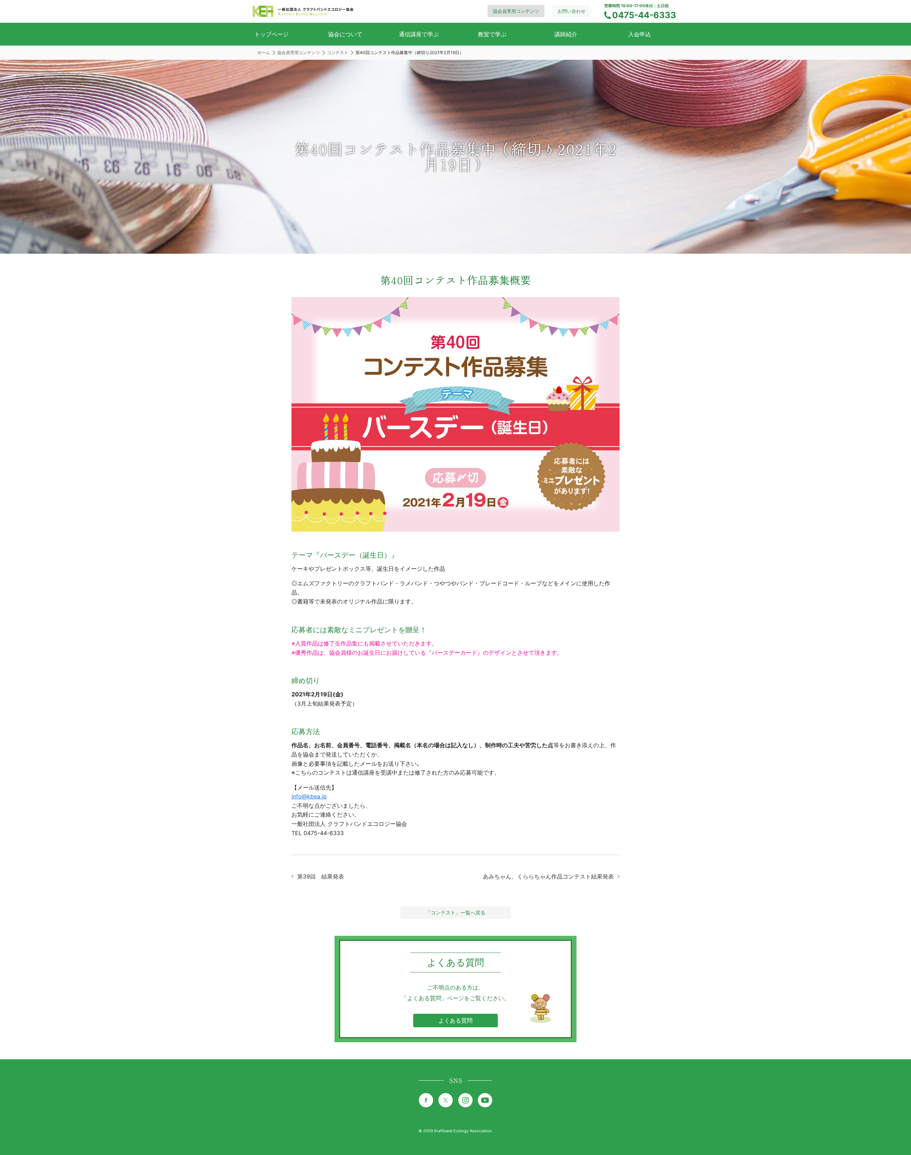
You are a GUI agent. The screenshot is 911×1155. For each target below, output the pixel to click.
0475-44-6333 (644, 15)
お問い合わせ (571, 11)
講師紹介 (565, 34)
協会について (345, 34)
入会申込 (639, 34)
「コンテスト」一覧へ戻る (455, 912)
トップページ (271, 34)
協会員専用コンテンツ (516, 11)
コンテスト (337, 52)
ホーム (263, 52)
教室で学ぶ (492, 34)
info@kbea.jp (309, 796)
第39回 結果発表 (320, 876)
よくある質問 (455, 1020)
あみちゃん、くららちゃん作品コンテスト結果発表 (548, 876)
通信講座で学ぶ (419, 34)
